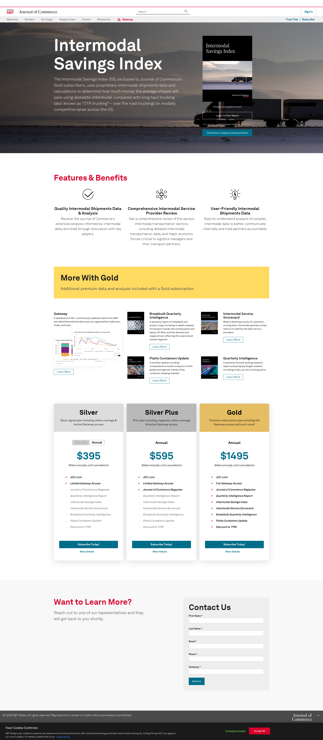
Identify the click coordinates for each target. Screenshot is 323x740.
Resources (104, 19)
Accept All (259, 731)
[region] (161, 731)
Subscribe (308, 19)
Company (195, 667)
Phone (193, 654)
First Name (196, 615)
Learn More (64, 371)
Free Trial (292, 19)
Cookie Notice (63, 736)
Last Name (195, 628)
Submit (196, 681)
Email (193, 641)
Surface (29, 19)
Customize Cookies (235, 731)
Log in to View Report (227, 115)
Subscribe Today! (89, 544)
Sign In (308, 11)
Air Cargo (47, 19)
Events (86, 19)
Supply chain (67, 19)
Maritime (12, 19)
